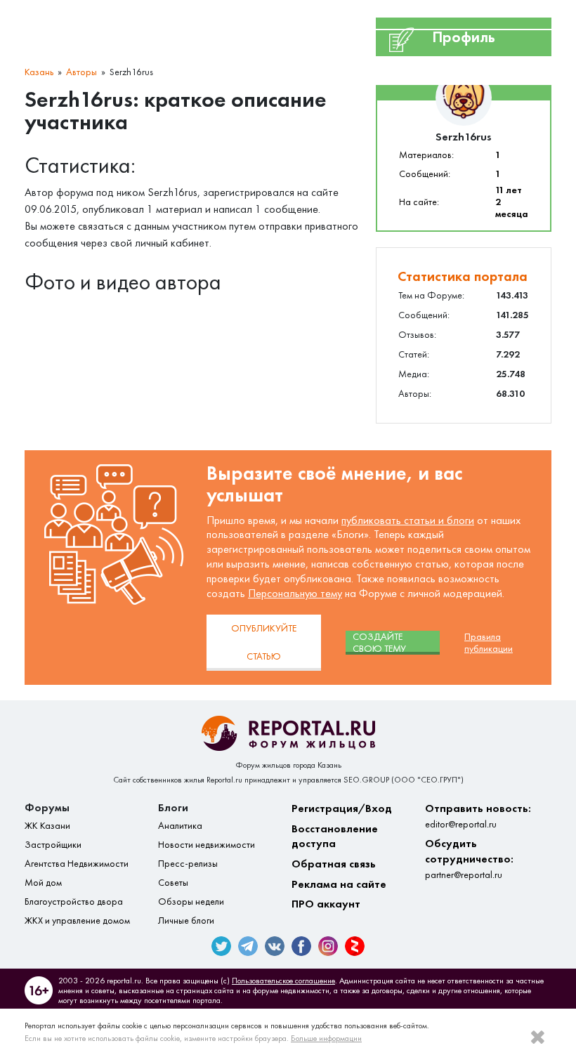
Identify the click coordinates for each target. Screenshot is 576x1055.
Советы (173, 883)
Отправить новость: (478, 815)
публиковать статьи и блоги (407, 520)
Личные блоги (186, 920)
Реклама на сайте (339, 884)
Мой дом (43, 883)
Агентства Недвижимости (77, 864)
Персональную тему (295, 593)
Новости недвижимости (206, 845)
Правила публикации (488, 643)
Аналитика (180, 826)
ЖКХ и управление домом (77, 920)
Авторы (81, 72)
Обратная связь (334, 863)
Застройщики (53, 845)
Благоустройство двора (74, 901)
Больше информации (326, 1038)
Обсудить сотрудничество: (469, 858)
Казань (39, 72)
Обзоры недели (191, 901)
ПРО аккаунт (326, 903)
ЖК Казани (47, 826)
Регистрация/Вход (342, 808)
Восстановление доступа (335, 836)
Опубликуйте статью (263, 642)
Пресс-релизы (188, 864)
